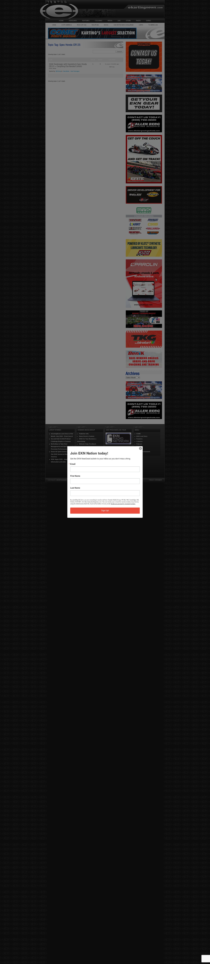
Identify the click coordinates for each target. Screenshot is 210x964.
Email (72, 464)
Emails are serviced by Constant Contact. (123, 504)
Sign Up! (105, 511)
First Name (75, 476)
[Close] (140, 448)
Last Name (75, 488)
